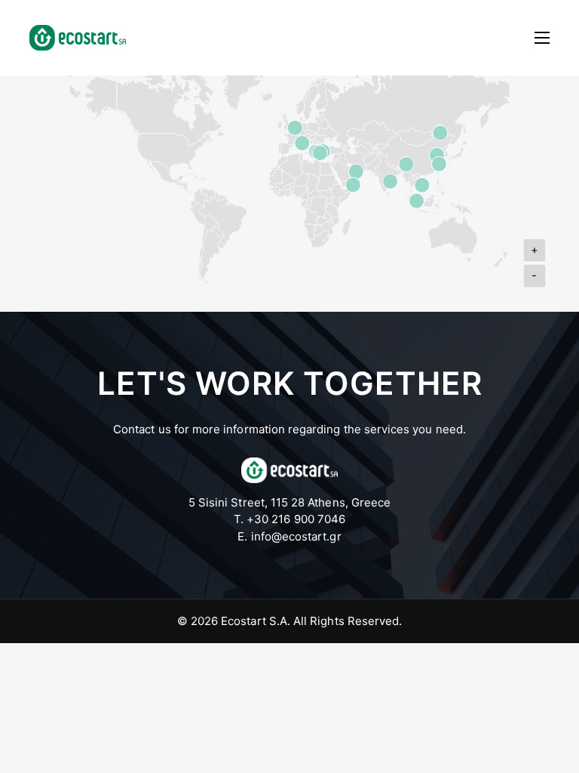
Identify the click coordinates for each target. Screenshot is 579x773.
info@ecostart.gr (296, 536)
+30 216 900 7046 (296, 519)
